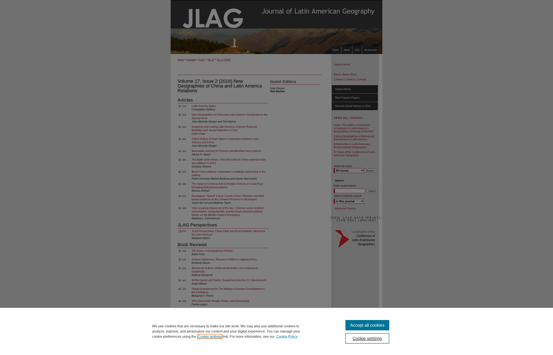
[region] (276, 331)
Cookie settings (210, 336)
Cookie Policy (287, 336)
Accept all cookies (367, 325)
